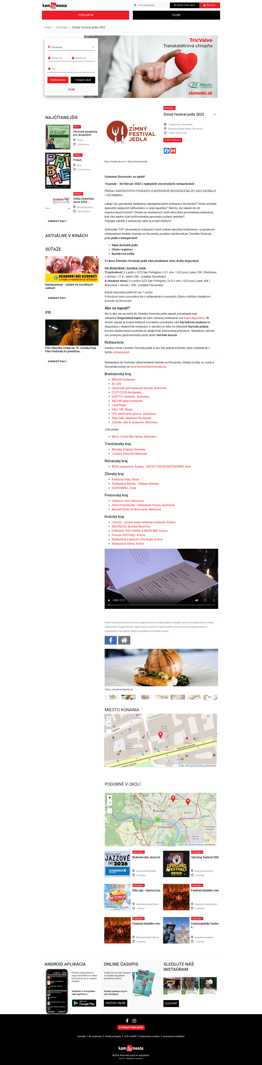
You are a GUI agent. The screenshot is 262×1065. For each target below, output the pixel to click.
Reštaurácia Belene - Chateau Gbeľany (135, 483)
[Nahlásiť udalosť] (214, 114)
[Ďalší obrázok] (209, 712)
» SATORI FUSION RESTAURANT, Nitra (167, 466)
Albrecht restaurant (123, 379)
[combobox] (72, 47)
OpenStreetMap (196, 842)
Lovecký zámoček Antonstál (129, 453)
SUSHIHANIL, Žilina (124, 488)
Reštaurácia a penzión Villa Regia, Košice (137, 539)
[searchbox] (65, 68)
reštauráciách (121, 352)
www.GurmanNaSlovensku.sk (148, 366)
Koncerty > (138, 928)
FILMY (176, 15)
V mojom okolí (83, 79)
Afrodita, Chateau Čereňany (128, 449)
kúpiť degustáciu (194, 318)
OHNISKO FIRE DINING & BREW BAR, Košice (140, 530)
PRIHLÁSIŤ (210, 5)
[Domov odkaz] (124, 641)
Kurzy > (77, 127)
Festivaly (61, 27)
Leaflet (181, 842)
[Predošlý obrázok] (113, 712)
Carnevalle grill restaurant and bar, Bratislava (139, 388)
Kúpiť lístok (172, 140)
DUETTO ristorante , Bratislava (130, 396)
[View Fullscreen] (109, 808)
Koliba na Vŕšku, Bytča (125, 479)
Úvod (48, 27)
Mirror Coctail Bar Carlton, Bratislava (134, 436)
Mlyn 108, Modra (122, 409)
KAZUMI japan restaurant (127, 401)
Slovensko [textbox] (56, 47)
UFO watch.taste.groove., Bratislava (133, 413)
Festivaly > (169, 108)
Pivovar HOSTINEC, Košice (128, 535)
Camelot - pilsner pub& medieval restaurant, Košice (143, 522)
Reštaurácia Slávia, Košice (128, 543)
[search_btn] (135, 5)
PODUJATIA (85, 15)
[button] (207, 67)
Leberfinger (119, 405)
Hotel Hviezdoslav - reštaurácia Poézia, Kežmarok (143, 505)
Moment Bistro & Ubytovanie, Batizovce (136, 509)
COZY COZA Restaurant (126, 392)
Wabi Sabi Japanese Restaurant (131, 418)
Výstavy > (78, 155)
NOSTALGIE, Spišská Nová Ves (131, 526)
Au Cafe (117, 384)
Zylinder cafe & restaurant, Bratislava (134, 422)
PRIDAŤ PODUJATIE (185, 5)
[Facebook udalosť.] (111, 641)
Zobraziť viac (57, 221)
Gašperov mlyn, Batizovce (128, 501)
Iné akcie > (78, 194)
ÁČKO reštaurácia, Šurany (127, 466)
